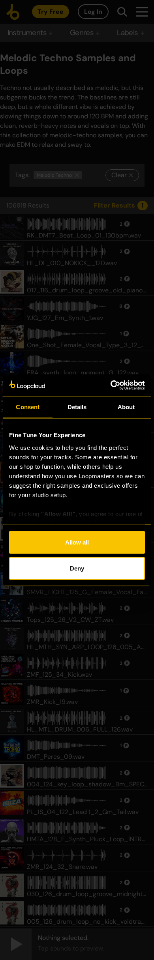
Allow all (77, 542)
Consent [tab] (27, 407)
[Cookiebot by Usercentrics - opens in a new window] (111, 385)
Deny (77, 568)
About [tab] (126, 407)
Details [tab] (77, 407)
